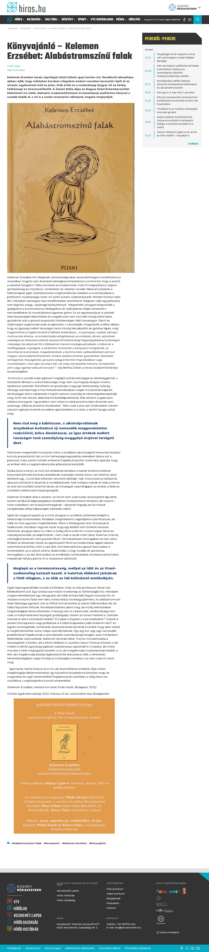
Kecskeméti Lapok (68, 890)
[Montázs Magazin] (165, 911)
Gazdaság (33, 19)
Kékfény (67, 19)
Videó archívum (115, 893)
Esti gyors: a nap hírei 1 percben (176, 92)
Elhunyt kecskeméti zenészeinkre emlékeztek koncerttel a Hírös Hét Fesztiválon (177, 101)
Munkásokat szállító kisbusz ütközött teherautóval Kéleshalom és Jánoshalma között (177, 84)
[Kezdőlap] (27, 7)
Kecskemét (53, 843)
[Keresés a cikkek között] (197, 19)
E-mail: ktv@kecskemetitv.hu (123, 927)
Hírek (18, 19)
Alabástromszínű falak (27, 843)
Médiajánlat (14, 948)
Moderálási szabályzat (138, 948)
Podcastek (112, 903)
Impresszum (32, 948)
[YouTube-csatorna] (190, 20)
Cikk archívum (114, 889)
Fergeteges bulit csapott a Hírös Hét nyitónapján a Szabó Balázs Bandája (176, 58)
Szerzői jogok (53, 948)
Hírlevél (135, 19)
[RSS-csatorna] (188, 948)
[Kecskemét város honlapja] (171, 891)
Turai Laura (13, 65)
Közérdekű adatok (110, 948)
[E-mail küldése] (199, 948)
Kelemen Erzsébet (75, 843)
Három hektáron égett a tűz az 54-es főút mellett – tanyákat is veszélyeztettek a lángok (177, 135)
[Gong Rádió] (160, 898)
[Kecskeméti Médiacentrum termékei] (184, 7)
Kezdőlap (12, 28)
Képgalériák (113, 898)
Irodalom (26, 28)
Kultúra (51, 19)
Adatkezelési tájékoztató (80, 948)
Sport (82, 19)
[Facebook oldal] (185, 20)
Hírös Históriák (66, 895)
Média (120, 19)
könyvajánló (98, 843)
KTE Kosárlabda (102, 19)
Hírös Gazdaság (66, 900)
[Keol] (162, 904)
